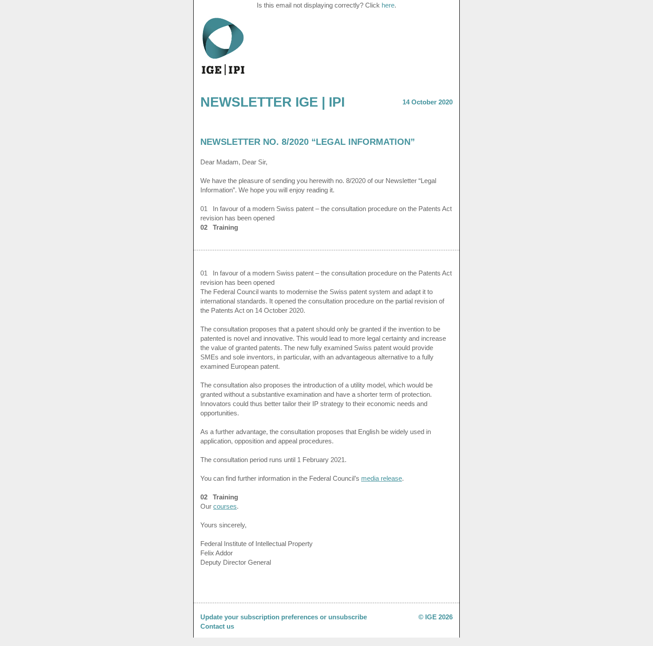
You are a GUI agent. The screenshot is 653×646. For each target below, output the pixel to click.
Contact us (217, 626)
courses (225, 506)
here (388, 5)
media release (381, 478)
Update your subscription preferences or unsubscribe (283, 617)
